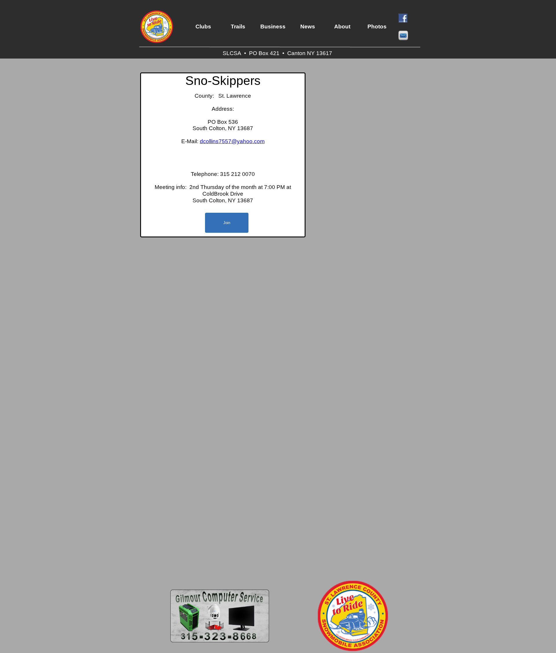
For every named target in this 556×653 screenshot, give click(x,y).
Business (273, 26)
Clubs (203, 26)
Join (226, 223)
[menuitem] (203, 27)
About (342, 26)
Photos (377, 26)
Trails (238, 26)
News (307, 26)
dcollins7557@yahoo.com (232, 141)
